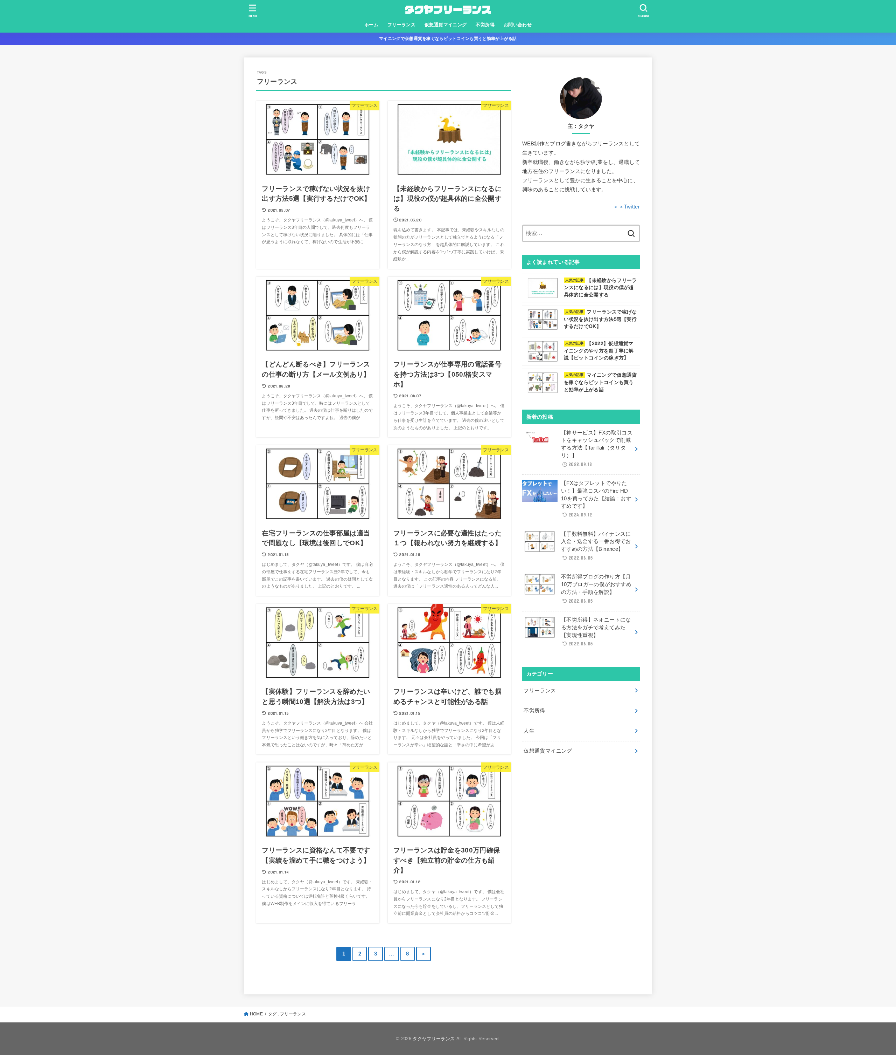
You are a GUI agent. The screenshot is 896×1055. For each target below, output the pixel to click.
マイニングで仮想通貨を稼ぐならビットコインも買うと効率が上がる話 (448, 38)
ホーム (371, 24)
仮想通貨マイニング (446, 24)
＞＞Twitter (626, 207)
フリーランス (401, 24)
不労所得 (485, 24)
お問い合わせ (518, 24)
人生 (529, 731)
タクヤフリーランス (434, 1038)
